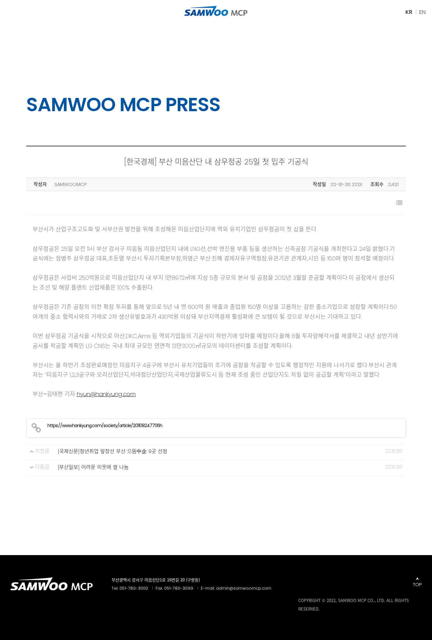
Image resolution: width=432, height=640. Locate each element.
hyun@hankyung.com (106, 394)
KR (408, 12)
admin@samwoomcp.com (243, 588)
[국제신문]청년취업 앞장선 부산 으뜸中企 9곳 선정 (112, 451)
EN (422, 12)
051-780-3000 (134, 588)
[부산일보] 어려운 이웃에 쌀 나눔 (93, 467)
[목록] (399, 202)
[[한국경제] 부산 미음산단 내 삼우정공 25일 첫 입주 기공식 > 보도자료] (216, 11)
